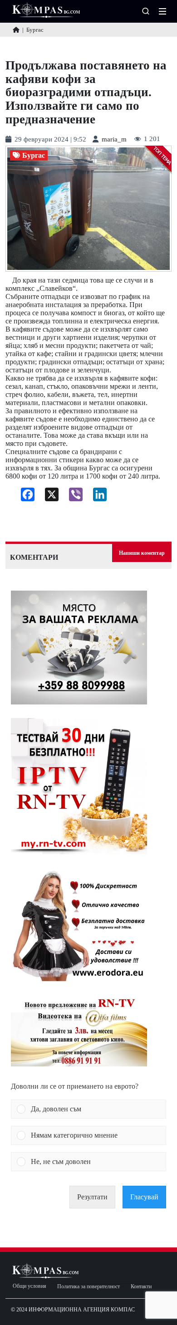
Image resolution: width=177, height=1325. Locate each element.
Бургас (33, 155)
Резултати (92, 1197)
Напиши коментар (142, 553)
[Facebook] (24, 497)
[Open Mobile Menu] (162, 11)
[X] (48, 497)
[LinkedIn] (96, 497)
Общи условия (29, 1286)
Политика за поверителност (88, 1287)
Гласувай (144, 1197)
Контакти (141, 1287)
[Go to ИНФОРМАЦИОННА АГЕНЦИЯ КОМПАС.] (16, 30)
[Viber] (72, 497)
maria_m (114, 139)
